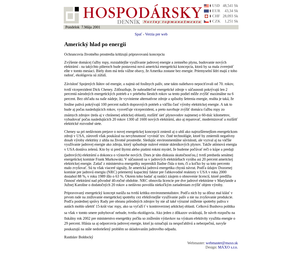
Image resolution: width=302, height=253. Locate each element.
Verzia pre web (156, 34)
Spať (138, 34)
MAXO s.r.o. (228, 247)
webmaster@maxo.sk (222, 243)
